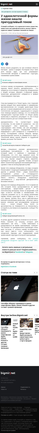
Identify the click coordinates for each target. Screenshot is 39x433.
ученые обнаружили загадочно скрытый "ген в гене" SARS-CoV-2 (19, 240)
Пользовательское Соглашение (12, 411)
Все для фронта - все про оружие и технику (15, 12)
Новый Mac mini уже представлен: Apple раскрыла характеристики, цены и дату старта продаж (26, 335)
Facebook (19, 252)
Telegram (29, 252)
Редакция (27, 407)
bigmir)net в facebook (8, 266)
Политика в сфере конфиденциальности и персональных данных (19, 411)
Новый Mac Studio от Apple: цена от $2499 (15, 330)
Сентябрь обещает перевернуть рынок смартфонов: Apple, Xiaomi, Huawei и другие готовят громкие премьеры (18, 305)
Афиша (3, 387)
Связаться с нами (6, 409)
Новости (4, 389)
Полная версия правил (8, 430)
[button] (34, 272)
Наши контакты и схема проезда (11, 407)
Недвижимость (25, 387)
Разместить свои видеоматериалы (26, 409)
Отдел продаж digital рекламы (23, 415)
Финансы (23, 389)
